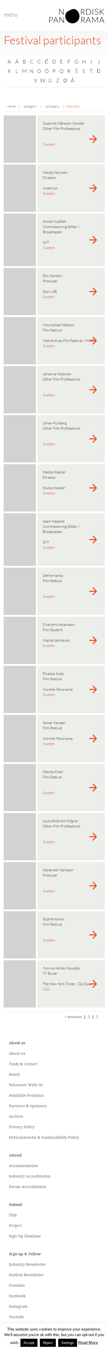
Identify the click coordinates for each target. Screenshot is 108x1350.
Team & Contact (23, 1064)
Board (14, 1074)
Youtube (16, 1317)
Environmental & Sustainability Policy (44, 1137)
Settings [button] (67, 1343)
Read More (88, 1342)
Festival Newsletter (26, 1275)
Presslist (17, 1285)
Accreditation (38, 1176)
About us (17, 1053)
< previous (73, 1017)
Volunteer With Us (26, 1085)
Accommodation (23, 1166)
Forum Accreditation (27, 1187)
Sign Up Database (25, 1236)
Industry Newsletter (27, 1264)
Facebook (17, 1296)
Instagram (18, 1306)
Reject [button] (48, 1343)
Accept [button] (29, 1343)
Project (15, 1226)
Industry (17, 1176)
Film (13, 1215)
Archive (16, 1116)
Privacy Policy (22, 1127)
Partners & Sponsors (28, 1106)
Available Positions (26, 1095)
